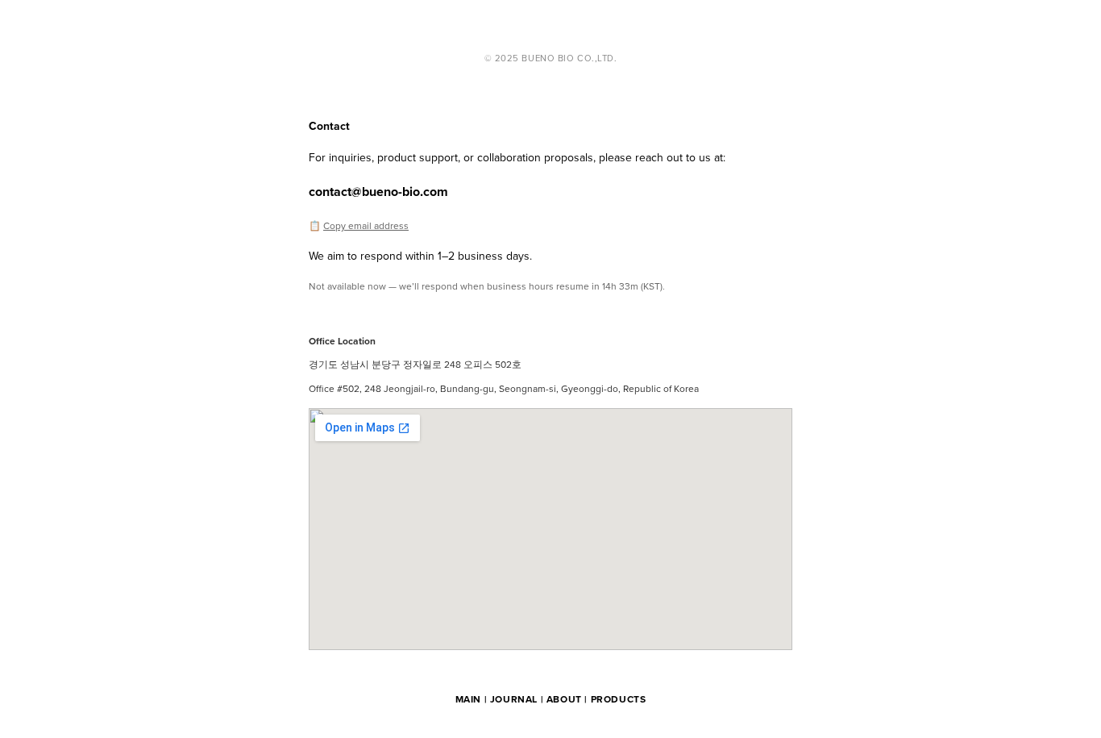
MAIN (468, 699)
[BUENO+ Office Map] (550, 529)
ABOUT (564, 699)
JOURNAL (514, 699)
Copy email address (366, 225)
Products (618, 699)
